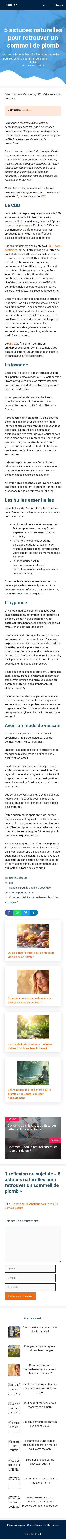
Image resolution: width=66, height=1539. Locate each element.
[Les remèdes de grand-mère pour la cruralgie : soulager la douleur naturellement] (33, 1083)
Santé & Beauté (24, 54)
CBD (43, 196)
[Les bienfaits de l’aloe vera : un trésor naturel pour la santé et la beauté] (33, 1037)
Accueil (7, 54)
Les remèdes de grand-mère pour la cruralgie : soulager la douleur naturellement (29, 1093)
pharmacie (25, 225)
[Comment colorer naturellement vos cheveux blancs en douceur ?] (33, 991)
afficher (26, 110)
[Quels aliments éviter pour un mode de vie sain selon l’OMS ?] (33, 946)
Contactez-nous (36, 1525)
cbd (11, 882)
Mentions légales (16, 1525)
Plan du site (53, 1525)
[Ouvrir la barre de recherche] (44, 5)
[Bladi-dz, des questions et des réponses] (11, 5)
